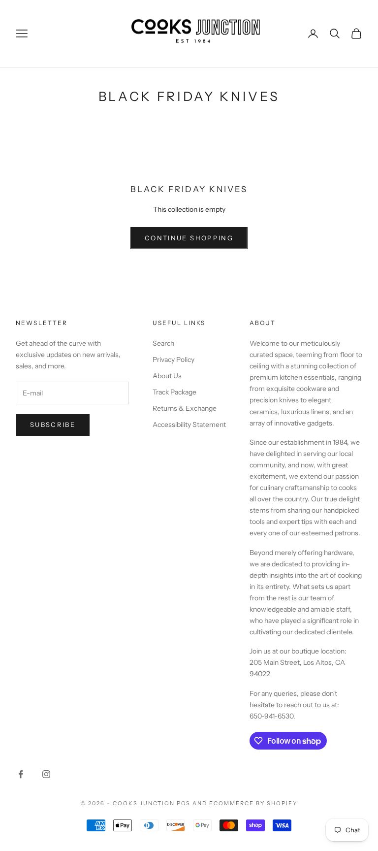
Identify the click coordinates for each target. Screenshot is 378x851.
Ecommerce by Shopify (253, 803)
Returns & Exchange (185, 408)
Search (163, 343)
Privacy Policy (173, 359)
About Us (167, 375)
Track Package (174, 392)
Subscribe (52, 424)
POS (184, 803)
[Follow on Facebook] (21, 774)
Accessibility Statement (189, 424)
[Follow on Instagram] (46, 774)
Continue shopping (189, 238)
